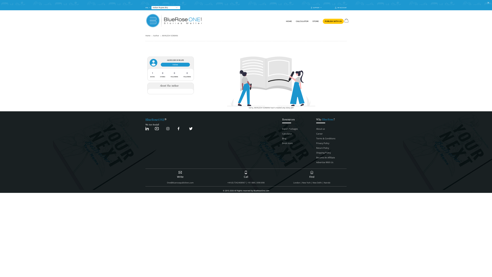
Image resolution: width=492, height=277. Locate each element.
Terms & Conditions (325, 138)
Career (319, 133)
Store (315, 21)
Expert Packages (290, 128)
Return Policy (322, 148)
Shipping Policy (323, 152)
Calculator (302, 21)
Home (289, 21)
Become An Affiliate (325, 157)
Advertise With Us (324, 162)
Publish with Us (333, 21)
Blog (284, 138)
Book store (287, 143)
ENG (146, 8)
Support (315, 8)
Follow (175, 64)
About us (320, 128)
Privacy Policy (322, 143)
